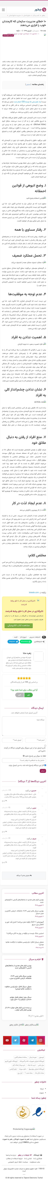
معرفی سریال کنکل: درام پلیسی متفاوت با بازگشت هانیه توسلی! (25, 943)
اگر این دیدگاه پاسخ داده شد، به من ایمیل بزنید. (26, 765)
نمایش (28, 85)
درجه (42, 1088)
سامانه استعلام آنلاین (21, 1057)
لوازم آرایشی (13, 1069)
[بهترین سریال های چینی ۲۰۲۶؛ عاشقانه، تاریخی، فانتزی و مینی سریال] (38, 979)
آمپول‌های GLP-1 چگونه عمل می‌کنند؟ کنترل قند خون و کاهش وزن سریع (24, 923)
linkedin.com (34, 592)
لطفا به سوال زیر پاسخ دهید (35, 756)
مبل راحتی (41, 1065)
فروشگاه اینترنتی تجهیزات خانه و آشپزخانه (32, 1061)
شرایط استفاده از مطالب (14, 1158)
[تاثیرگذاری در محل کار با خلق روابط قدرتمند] (23, 602)
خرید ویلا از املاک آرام (19, 1065)
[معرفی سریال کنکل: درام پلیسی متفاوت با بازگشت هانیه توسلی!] (38, 990)
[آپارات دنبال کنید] (24, 1040)
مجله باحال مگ (39, 1073)
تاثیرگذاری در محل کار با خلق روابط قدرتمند (24, 611)
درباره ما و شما (11, 1155)
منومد (41, 1093)
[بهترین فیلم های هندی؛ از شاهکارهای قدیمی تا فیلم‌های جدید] (38, 969)
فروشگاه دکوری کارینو (11, 1061)
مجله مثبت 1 (28, 1073)
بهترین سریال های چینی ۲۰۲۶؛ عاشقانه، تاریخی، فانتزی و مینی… (20, 977)
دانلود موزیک (22, 1069)
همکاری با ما (37, 1158)
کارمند (15, 637)
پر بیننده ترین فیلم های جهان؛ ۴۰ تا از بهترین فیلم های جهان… (18, 1008)
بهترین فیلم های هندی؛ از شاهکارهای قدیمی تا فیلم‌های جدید (24, 901)
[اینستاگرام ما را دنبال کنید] (41, 1040)
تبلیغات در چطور (23, 1155)
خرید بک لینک (32, 1065)
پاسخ (3, 801)
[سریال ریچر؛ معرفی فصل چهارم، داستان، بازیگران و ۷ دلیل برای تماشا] (38, 1000)
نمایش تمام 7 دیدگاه (23, 875)
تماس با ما (28, 1158)
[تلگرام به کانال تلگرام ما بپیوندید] (32, 1040)
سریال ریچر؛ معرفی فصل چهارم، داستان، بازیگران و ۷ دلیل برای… (20, 998)
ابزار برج (20, 1073)
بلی (28, 695)
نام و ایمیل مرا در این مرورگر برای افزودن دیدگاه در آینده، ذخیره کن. (24, 750)
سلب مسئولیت (35, 1162)
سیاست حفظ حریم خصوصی (18, 1162)
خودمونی (41, 1057)
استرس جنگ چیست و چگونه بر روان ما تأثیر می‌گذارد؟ (25, 933)
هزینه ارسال (32, 1057)
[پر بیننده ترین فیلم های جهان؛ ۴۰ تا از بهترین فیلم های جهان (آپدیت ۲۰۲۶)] (38, 1011)
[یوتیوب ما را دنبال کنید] (7, 1040)
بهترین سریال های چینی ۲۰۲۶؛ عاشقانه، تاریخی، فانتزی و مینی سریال (24, 912)
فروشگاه (36, 1155)
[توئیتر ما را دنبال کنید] (16, 1040)
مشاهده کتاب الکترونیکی (19, 625)
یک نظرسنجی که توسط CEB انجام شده (27, 102)
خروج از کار (23, 637)
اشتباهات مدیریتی (34, 637)
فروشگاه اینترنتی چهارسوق (36, 1069)
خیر (19, 695)
